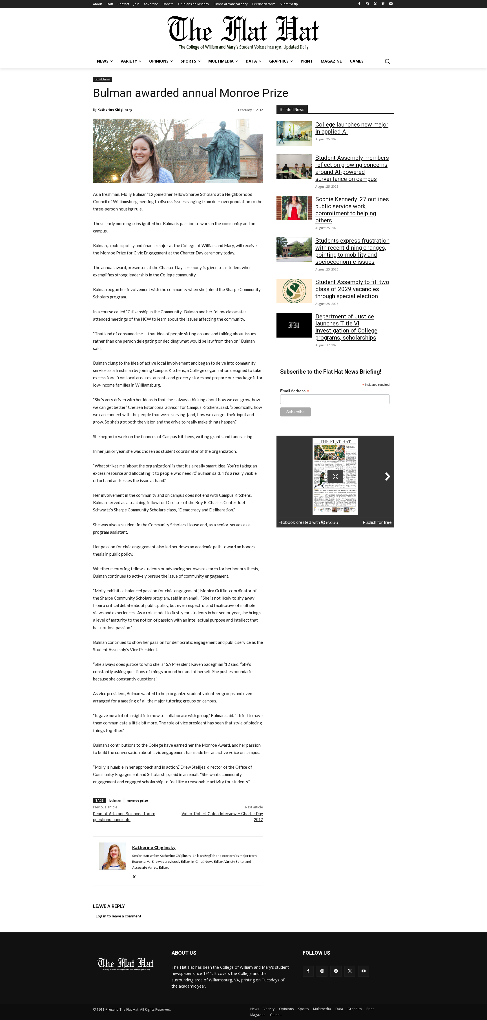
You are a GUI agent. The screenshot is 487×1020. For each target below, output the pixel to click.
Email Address (294, 391)
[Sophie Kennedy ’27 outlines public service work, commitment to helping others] (294, 208)
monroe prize (137, 800)
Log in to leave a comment (118, 915)
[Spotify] (335, 971)
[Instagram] (367, 4)
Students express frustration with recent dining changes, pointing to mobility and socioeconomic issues (352, 251)
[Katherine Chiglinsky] (112, 861)
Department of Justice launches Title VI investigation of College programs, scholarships (346, 327)
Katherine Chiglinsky (115, 109)
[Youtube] (391, 4)
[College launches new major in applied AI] (294, 133)
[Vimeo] (383, 4)
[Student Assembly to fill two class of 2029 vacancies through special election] (294, 291)
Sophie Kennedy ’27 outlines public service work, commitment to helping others (352, 210)
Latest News (102, 79)
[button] (387, 61)
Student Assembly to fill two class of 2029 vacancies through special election (352, 289)
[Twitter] (375, 4)
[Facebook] (359, 4)
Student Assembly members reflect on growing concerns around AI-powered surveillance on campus (352, 168)
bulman (115, 800)
